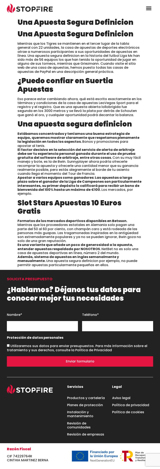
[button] (148, 8)
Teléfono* (90, 315)
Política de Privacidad (93, 350)
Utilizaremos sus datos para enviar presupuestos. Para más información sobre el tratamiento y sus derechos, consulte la (77, 348)
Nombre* (14, 315)
